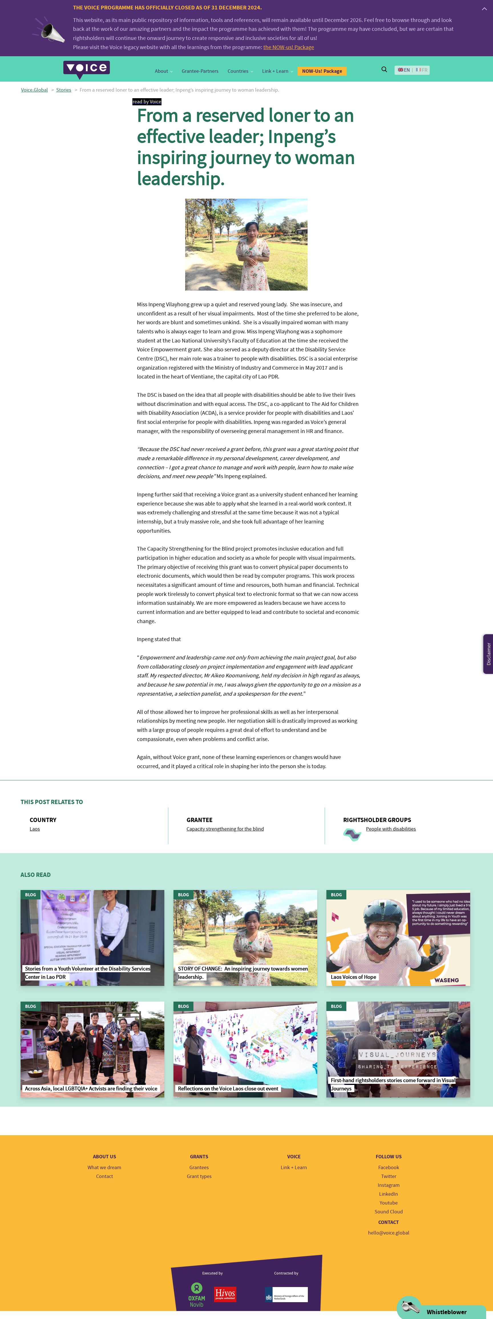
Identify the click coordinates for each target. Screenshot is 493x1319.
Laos (35, 829)
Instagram (389, 1185)
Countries (238, 71)
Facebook (388, 1167)
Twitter (388, 1176)
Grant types (199, 1176)
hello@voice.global (388, 1233)
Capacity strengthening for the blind (225, 829)
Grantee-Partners (200, 71)
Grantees (199, 1167)
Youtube (389, 1203)
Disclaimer (489, 654)
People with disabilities (391, 829)
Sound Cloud (389, 1212)
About (161, 71)
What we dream (104, 1167)
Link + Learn (275, 71)
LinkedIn (388, 1194)
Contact (104, 1176)
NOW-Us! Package (322, 71)
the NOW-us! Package (288, 47)
